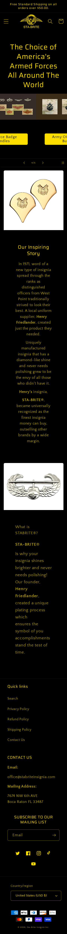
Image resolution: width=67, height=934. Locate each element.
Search (12, 699)
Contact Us (16, 740)
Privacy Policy (18, 709)
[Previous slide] (24, 163)
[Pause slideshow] (63, 163)
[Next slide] (43, 163)
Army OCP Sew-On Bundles (33, 139)
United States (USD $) (31, 895)
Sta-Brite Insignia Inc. (38, 927)
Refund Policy (18, 719)
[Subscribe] (54, 835)
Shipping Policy (19, 730)
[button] (6, 21)
